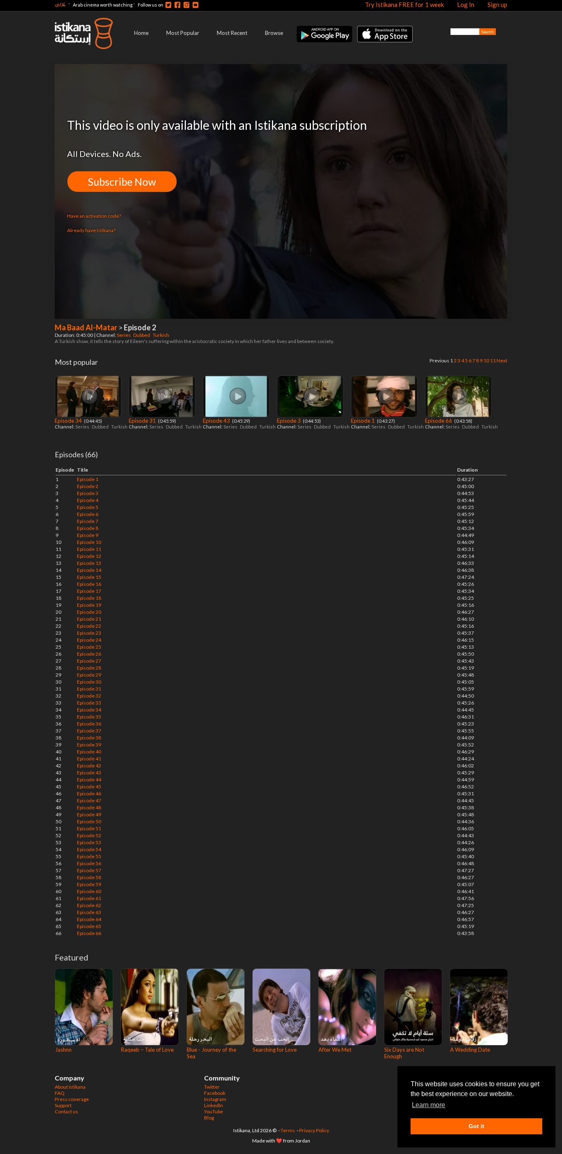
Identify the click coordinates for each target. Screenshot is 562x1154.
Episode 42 (89, 765)
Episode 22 (89, 626)
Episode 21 (89, 619)
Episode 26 (89, 654)
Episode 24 (89, 640)
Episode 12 (89, 556)
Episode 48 (89, 807)
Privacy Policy (314, 1130)
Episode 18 (89, 598)
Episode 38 (89, 738)
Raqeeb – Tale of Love (147, 1049)
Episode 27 (89, 661)
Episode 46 (89, 793)
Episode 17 (89, 591)
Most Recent (232, 33)
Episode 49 (89, 814)
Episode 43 (217, 420)
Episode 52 (89, 835)
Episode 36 (89, 724)
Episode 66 (439, 420)
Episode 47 (89, 800)
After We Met (334, 1049)
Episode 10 (89, 542)
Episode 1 (363, 420)
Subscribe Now (122, 181)
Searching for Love (275, 1049)
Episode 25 (89, 647)
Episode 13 (89, 563)
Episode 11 (89, 549)
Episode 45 (89, 786)
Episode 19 (89, 605)
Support (63, 1105)
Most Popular (182, 33)
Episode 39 (89, 745)
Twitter (212, 1087)
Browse (274, 33)
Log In (465, 4)
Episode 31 (143, 420)
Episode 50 (89, 821)
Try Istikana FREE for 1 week (404, 4)
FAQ (60, 1093)
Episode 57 (89, 870)
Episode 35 (89, 717)
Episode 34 (69, 420)
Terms (288, 1130)
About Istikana (70, 1087)
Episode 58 (89, 877)
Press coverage (72, 1099)
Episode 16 (89, 584)
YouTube (213, 1111)
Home (141, 33)
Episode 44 (89, 779)
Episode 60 (89, 891)
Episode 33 (89, 703)
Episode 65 (89, 926)
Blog (209, 1118)
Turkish (161, 335)
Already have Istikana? (91, 230)
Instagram (215, 1099)
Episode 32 (89, 696)
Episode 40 (89, 752)
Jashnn (63, 1049)
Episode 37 (89, 731)
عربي (60, 3)
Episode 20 (89, 612)
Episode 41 (89, 759)
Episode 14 (89, 570)
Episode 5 (87, 507)
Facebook (214, 1093)
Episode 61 (89, 898)
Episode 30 (89, 682)
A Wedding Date (470, 1049)
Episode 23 (89, 633)
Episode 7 (87, 521)
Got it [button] (476, 1126)
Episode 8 (87, 528)
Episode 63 (89, 912)
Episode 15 (89, 577)
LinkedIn (213, 1105)
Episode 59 (89, 884)
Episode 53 (89, 842)
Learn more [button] (428, 1104)
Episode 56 (89, 863)
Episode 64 (89, 919)
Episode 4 (87, 500)
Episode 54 (89, 849)
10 (486, 360)
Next (502, 360)
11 (493, 360)
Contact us (66, 1111)
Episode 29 (89, 675)
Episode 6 (87, 514)
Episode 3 (289, 420)
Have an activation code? (94, 216)
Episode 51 (89, 828)
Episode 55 (89, 856)
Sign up (497, 4)
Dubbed (142, 335)
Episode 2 (87, 486)
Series (124, 335)
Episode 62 (89, 905)
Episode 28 (89, 668)
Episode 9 (87, 535)
